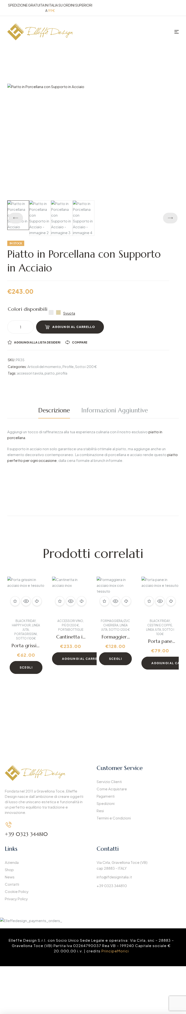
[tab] (56, 410)
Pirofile (68, 366)
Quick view (26, 601)
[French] (164, 7)
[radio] (51, 312)
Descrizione (54, 410)
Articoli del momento (44, 366)
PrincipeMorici (115, 951)
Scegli (26, 667)
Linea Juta (153, 629)
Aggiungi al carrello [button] (83, 659)
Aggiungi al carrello (73, 327)
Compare (79, 342)
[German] (170, 7)
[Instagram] (114, 900)
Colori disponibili (27, 309)
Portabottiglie (70, 629)
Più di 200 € (70, 625)
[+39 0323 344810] (8, 824)
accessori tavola (30, 373)
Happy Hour (21, 625)
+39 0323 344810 (26, 834)
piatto (50, 373)
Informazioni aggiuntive (114, 410)
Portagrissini (25, 634)
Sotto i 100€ (26, 638)
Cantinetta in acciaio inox (70, 640)
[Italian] (152, 7)
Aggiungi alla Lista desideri (37, 342)
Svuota (69, 313)
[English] (158, 7)
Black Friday (26, 621)
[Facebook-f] (102, 900)
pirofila (61, 373)
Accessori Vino (70, 621)
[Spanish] (176, 7)
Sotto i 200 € (86, 366)
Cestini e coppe (159, 625)
